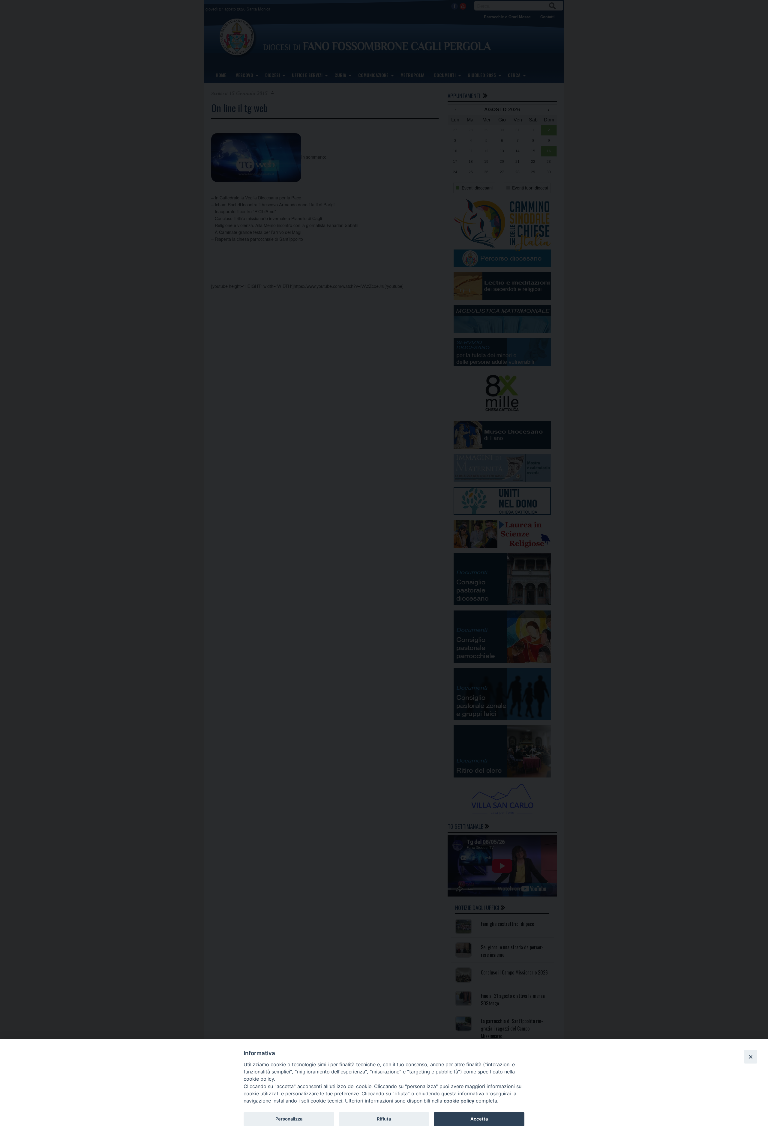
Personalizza (288, 1119)
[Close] (750, 1056)
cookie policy (459, 1101)
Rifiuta (384, 1119)
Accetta (479, 1119)
